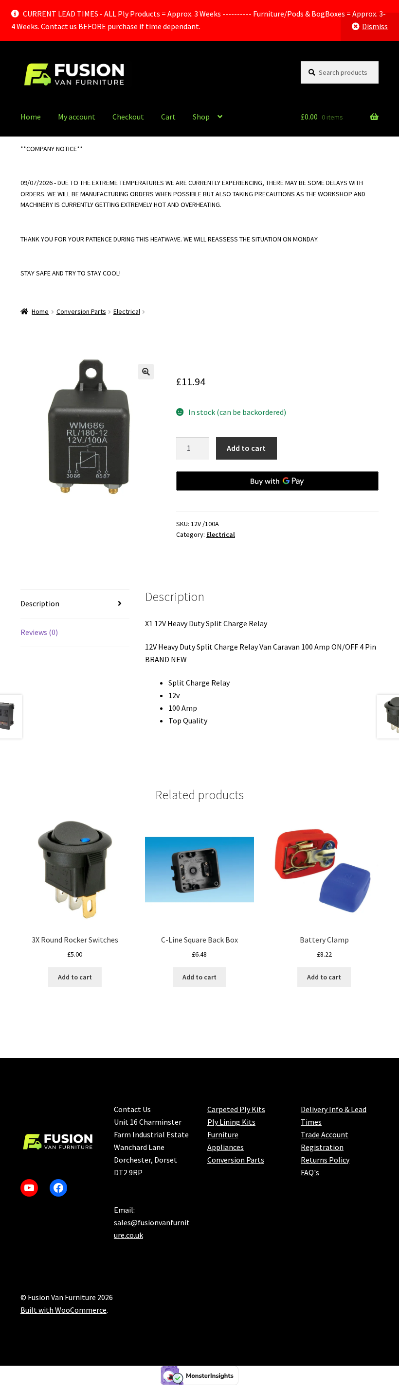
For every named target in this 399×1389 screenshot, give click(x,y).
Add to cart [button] (75, 977)
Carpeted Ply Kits (236, 1109)
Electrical (126, 311)
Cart (168, 116)
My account (76, 116)
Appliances (225, 1147)
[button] (146, 371)
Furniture (222, 1134)
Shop (201, 116)
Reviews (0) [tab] (39, 632)
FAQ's (310, 1172)
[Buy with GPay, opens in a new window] (277, 481)
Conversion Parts (81, 311)
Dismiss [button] (375, 26)
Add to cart (246, 448)
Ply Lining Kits (231, 1122)
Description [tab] (39, 603)
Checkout (128, 116)
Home (30, 116)
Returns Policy (325, 1160)
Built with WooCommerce (63, 1310)
